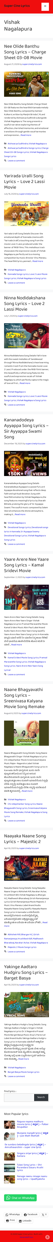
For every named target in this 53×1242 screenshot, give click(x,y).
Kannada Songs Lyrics (18, 274)
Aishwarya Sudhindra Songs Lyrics (24, 148)
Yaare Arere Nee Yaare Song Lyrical (23, 668)
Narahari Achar (22, 943)
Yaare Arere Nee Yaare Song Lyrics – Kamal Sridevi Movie (26, 566)
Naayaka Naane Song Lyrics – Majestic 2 (25, 840)
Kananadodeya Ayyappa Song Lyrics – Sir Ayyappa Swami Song (26, 430)
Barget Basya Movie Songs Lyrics (23, 1072)
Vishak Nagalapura (38, 144)
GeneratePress (26, 1237)
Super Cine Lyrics (17, 7)
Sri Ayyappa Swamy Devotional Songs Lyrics (21, 534)
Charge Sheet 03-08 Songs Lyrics (26, 151)
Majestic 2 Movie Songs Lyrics (22, 947)
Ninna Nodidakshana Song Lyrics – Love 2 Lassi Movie (24, 305)
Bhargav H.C (27, 935)
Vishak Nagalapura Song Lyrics (31, 279)
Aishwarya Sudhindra (18, 144)
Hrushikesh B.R (25, 939)
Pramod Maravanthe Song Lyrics (25, 660)
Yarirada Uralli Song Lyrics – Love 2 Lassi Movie (24, 183)
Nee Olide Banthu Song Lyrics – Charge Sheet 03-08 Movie (25, 53)
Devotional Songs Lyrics (19, 528)
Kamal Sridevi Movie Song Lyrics (23, 658)
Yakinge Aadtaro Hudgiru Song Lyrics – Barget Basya (26, 974)
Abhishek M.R (14, 935)
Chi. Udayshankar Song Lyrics (22, 804)
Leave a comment (16, 161)
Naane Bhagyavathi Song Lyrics (23, 806)
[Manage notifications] (47, 1237)
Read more (26, 135)
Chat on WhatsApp (23, 1198)
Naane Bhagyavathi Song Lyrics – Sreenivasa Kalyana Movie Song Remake (24, 699)
